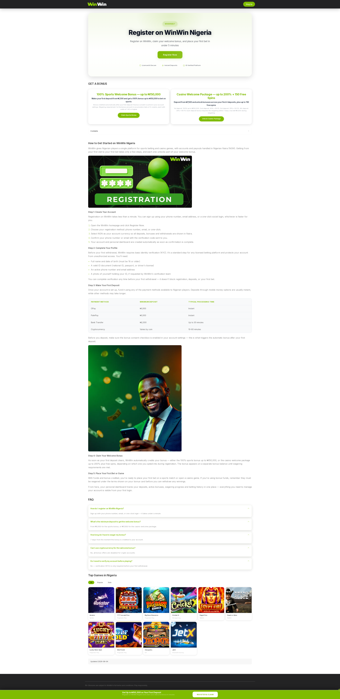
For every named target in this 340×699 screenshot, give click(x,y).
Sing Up (249, 4)
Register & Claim (205, 695)
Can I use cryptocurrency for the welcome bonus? (112, 548)
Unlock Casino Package (211, 119)
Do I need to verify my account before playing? (111, 561)
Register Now (170, 55)
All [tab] (91, 582)
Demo (101, 603)
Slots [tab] (109, 582)
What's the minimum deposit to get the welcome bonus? (115, 522)
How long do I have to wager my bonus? (108, 535)
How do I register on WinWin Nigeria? (107, 508)
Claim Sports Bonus (128, 115)
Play (101, 597)
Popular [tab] (100, 582)
